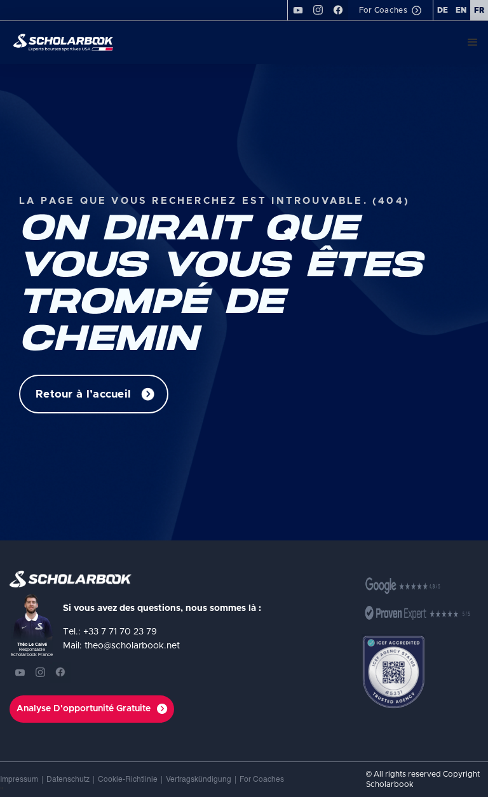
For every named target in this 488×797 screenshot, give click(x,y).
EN (461, 10)
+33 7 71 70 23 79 (120, 631)
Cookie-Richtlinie (128, 780)
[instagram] (40, 672)
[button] (473, 42)
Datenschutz (68, 780)
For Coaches (262, 780)
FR (479, 10)
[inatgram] (318, 10)
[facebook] (338, 10)
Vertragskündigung (198, 780)
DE (442, 10)
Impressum (19, 780)
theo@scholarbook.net (132, 645)
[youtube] (297, 10)
